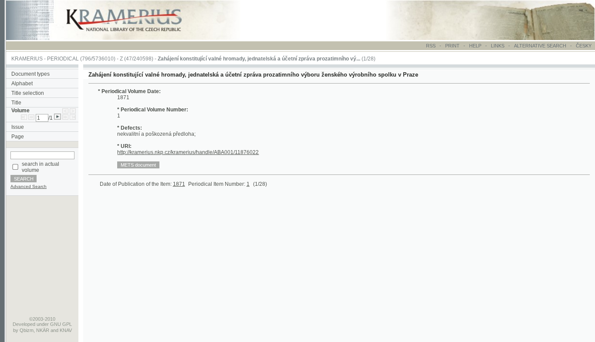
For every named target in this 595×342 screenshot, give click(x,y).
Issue (17, 127)
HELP (475, 45)
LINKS (497, 45)
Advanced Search (28, 186)
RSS (431, 45)
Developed (24, 324)
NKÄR (42, 330)
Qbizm (27, 330)
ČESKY (584, 45)
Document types (30, 74)
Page (17, 137)
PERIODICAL (63, 59)
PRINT (453, 45)
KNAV (66, 330)
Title (16, 103)
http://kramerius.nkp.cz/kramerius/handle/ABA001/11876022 (188, 152)
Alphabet (22, 83)
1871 (179, 184)
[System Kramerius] (133, 38)
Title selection (27, 93)
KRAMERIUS (27, 59)
